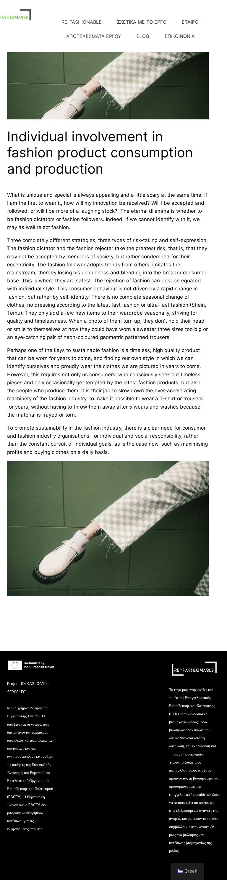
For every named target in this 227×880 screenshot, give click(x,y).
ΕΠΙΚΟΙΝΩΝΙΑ (180, 36)
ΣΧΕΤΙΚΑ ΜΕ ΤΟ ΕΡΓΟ (141, 22)
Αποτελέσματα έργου (93, 36)
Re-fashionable (81, 22)
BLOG (143, 36)
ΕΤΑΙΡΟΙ (191, 22)
